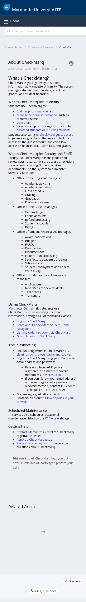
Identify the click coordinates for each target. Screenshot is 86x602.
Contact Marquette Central (35, 432)
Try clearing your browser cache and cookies (44, 352)
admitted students (29, 130)
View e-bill (23, 122)
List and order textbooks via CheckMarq (44, 332)
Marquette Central (20, 308)
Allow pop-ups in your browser (45, 400)
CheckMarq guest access (56, 134)
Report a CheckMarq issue (34, 439)
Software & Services (41, 47)
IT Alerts (50, 418)
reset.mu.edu (52, 375)
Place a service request (32, 443)
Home (15, 21)
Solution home (13, 47)
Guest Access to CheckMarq (36, 336)
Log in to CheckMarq (31, 321)
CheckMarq (66, 47)
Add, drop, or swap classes (35, 111)
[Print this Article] (71, 63)
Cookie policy (73, 581)
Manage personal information (37, 115)
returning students (58, 130)
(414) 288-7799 (45, 591)
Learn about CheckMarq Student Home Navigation (43, 327)
